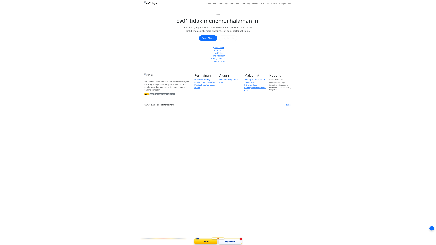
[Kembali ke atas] (431, 228)
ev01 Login (224, 3)
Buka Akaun (208, 38)
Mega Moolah (271, 3)
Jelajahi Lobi (228, 38)
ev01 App (246, 3)
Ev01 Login (229, 79)
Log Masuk (230, 241)
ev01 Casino (235, 3)
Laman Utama (212, 3)
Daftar (222, 79)
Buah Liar (202, 85)
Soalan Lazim (256, 87)
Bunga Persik (285, 3)
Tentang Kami (250, 79)
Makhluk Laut (258, 3)
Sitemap (288, 105)
